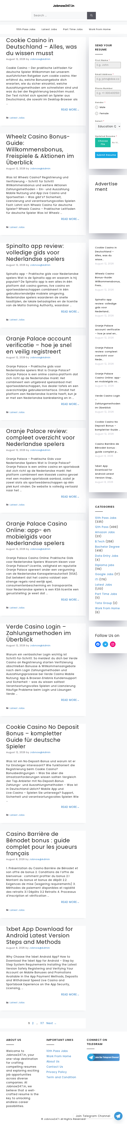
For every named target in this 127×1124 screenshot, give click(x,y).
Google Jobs (104, 574)
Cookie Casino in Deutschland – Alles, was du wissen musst (41, 46)
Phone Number (104, 88)
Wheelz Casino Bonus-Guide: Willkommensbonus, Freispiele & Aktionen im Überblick (40, 149)
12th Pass (102, 527)
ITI (96, 579)
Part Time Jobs (73, 29)
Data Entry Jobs (106, 556)
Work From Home (100, 29)
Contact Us (54, 1067)
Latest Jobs (49, 29)
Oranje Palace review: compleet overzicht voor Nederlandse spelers (40, 437)
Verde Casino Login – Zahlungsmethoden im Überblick (38, 633)
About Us (52, 1061)
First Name (102, 60)
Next (51, 1023)
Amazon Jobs (105, 532)
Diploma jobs (104, 565)
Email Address (104, 74)
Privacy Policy (56, 1072)
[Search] (91, 15)
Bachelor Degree (107, 547)
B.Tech (100, 541)
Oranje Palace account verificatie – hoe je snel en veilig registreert (39, 345)
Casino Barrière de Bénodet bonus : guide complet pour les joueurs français (41, 843)
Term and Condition (61, 1077)
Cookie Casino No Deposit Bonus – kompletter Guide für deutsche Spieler (42, 736)
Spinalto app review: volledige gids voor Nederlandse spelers (35, 252)
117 (42, 1023)
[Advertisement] (111, 210)
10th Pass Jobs (25, 29)
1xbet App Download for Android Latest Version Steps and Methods (39, 935)
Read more (69, 109)
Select (99, 121)
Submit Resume (106, 155)
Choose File (103, 142)
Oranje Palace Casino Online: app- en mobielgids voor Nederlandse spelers (36, 533)
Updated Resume (106, 136)
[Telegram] (118, 1116)
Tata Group (103, 603)
